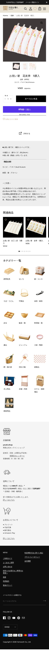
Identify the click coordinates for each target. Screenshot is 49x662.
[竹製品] (24, 293)
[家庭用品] (9, 403)
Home (5, 15)
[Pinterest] (18, 617)
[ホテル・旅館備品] (40, 381)
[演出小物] (24, 359)
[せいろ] (24, 271)
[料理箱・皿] (40, 315)
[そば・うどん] (9, 293)
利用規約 (6, 581)
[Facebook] (4, 617)
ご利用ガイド (7, 558)
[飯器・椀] (24, 315)
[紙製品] (40, 359)
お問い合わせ (7, 567)
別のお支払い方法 (24, 114)
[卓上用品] (9, 381)
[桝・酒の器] (9, 359)
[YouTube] (13, 617)
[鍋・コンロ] (40, 271)
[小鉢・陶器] (40, 337)
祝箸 (12, 15)
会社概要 (27, 561)
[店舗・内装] (24, 381)
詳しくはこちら (9, 500)
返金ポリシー (7, 585)
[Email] (23, 617)
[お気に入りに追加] (5, 219)
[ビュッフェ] (24, 337)
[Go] (44, 602)
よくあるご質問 (8, 562)
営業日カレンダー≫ (17, 456)
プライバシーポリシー (32, 557)
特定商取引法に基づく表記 (33, 553)
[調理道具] (9, 271)
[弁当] (9, 315)
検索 (4, 577)
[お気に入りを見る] (35, 8)
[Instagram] (9, 617)
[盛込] (9, 337)
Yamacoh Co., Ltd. (24, 642)
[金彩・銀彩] (40, 293)
